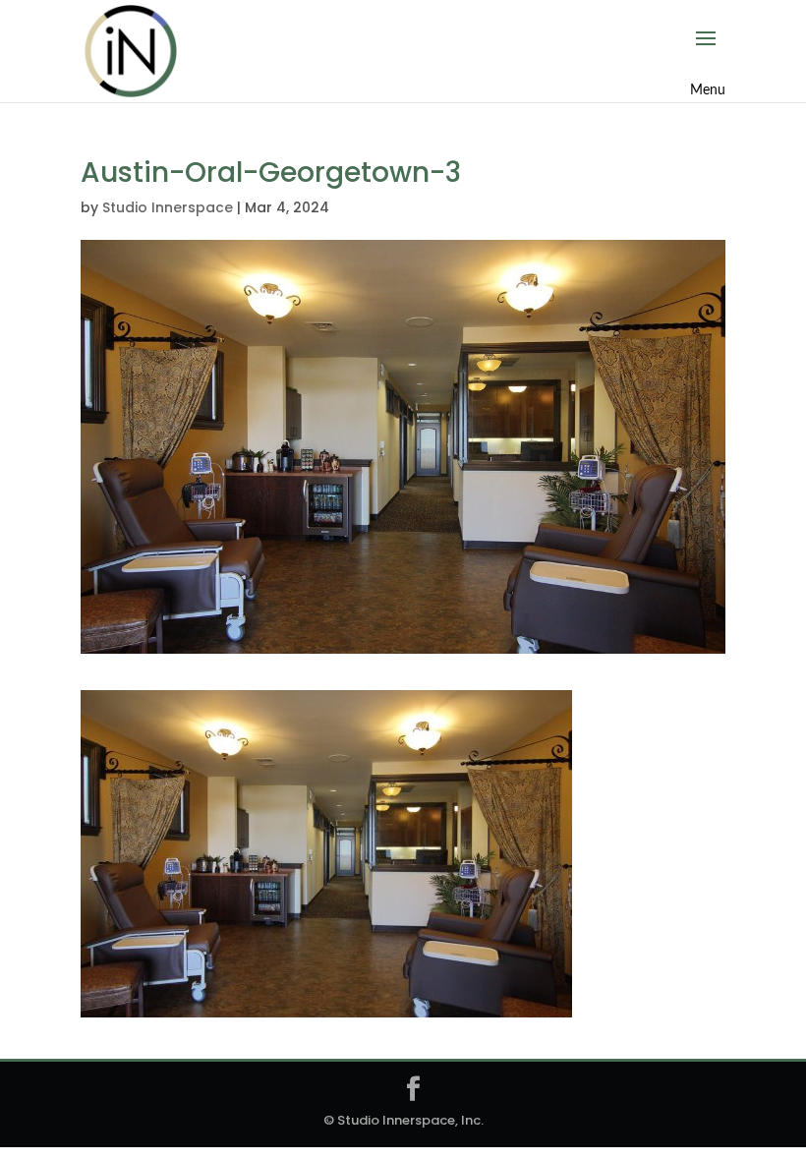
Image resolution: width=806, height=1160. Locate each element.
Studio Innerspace (167, 207)
